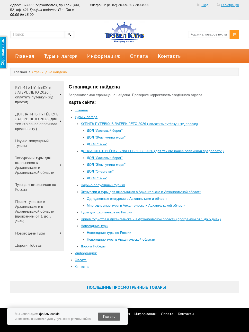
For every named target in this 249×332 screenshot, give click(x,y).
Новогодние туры (30, 233)
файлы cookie (49, 314)
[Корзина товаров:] (234, 34)
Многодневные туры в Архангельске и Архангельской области (136, 205)
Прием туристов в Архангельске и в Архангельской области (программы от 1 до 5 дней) (34, 211)
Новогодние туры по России (109, 233)
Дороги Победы (28, 245)
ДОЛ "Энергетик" (100, 171)
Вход (205, 5)
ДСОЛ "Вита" (97, 144)
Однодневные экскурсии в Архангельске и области (127, 199)
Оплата (139, 55)
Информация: (103, 55)
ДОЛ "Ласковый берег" (105, 130)
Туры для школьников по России (35, 187)
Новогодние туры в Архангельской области (121, 239)
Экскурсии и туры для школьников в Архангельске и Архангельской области (34, 165)
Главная (24, 55)
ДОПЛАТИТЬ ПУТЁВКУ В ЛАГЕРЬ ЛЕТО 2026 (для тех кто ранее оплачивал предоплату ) (37, 121)
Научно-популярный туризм (32, 143)
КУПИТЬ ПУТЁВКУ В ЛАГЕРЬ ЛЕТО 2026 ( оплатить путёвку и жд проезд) (34, 94)
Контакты (170, 55)
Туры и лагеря (60, 55)
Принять (109, 316)
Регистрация (230, 5)
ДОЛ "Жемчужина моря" (106, 137)
